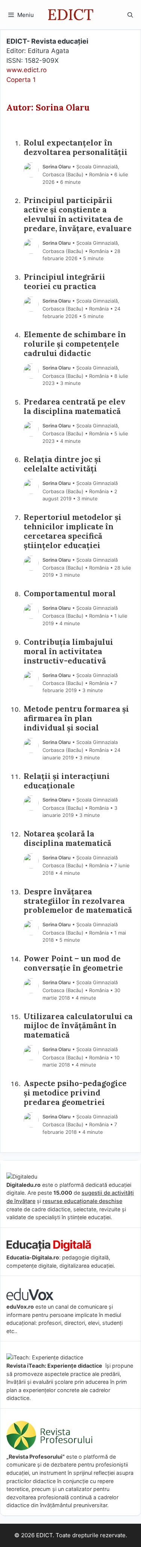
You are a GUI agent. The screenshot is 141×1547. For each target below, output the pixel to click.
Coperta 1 (21, 79)
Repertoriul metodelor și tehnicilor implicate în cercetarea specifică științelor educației (72, 531)
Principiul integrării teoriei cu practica (64, 282)
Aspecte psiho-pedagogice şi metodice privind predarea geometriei (75, 1093)
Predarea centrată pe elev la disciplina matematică (75, 406)
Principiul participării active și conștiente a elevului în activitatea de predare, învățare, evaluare (78, 214)
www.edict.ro (26, 70)
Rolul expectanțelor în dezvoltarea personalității (75, 147)
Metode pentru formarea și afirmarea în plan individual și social (76, 719)
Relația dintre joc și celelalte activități (62, 464)
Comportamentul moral (70, 593)
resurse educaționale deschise (82, 1201)
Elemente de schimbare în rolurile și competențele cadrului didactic (75, 344)
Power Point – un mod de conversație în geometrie (73, 963)
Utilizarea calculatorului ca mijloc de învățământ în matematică (78, 1026)
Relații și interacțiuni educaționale (67, 781)
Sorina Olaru (56, 167)
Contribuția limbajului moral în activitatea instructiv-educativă (68, 652)
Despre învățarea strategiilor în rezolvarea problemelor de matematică (78, 901)
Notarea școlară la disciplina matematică (67, 838)
